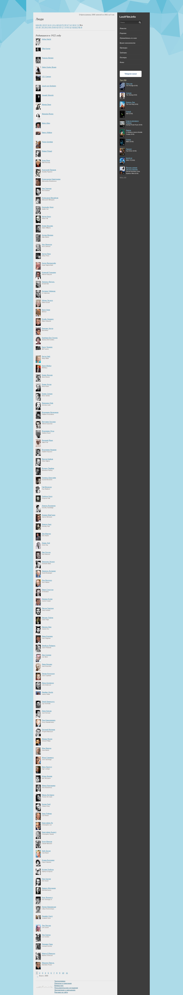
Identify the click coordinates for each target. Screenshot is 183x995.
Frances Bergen (47, 58)
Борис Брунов (47, 375)
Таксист (129, 149)
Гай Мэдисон (47, 487)
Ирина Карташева (48, 786)
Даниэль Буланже (49, 571)
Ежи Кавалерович (48, 720)
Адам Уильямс (47, 226)
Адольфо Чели (47, 207)
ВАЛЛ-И (129, 158)
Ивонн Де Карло (48, 795)
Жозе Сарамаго (48, 758)
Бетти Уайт (46, 356)
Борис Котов (46, 384)
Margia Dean (46, 104)
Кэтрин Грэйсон (48, 869)
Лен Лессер (46, 925)
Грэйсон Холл (47, 496)
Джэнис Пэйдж (47, 618)
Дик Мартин (46, 534)
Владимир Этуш (48, 431)
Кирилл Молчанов (49, 888)
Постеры (123, 57)
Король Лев (130, 102)
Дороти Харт (46, 524)
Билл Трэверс (47, 347)
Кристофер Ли (47, 823)
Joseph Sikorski (48, 95)
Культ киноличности (127, 43)
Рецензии (123, 33)
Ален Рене (46, 160)
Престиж (129, 84)
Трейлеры (123, 52)
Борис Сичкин (47, 394)
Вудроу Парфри (48, 468)
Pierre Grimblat (47, 142)
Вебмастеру (58, 986)
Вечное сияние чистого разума (132, 168)
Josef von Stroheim (49, 86)
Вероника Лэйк (47, 403)
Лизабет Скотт (47, 916)
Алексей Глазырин (49, 272)
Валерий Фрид (47, 440)
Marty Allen (46, 123)
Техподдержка (59, 981)
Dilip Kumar (46, 49)
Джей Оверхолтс (48, 702)
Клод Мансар (47, 841)
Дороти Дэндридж (49, 506)
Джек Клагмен (47, 636)
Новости (123, 28)
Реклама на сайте (61, 992)
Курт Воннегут (47, 897)
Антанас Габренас (49, 291)
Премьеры (123, 48)
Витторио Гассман (49, 422)
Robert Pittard (47, 151)
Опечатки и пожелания (63, 983)
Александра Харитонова (51, 179)
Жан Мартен (46, 748)
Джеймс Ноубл (47, 692)
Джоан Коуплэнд (48, 674)
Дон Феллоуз (47, 580)
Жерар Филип (47, 739)
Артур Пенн (46, 254)
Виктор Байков (47, 459)
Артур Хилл (46, 216)
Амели (128, 130)
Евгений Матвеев (48, 730)
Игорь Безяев (47, 776)
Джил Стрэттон (47, 590)
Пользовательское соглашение (66, 988)
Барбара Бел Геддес (50, 338)
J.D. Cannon (46, 76)
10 (63, 973)
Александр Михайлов (50, 198)
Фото (122, 62)
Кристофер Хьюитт (49, 832)
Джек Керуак (47, 711)
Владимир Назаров (49, 450)
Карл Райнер (47, 814)
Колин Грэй (46, 804)
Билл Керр (46, 310)
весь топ (123, 177)
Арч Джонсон (47, 244)
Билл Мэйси (46, 366)
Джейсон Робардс (48, 646)
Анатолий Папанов (49, 170)
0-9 (37, 25)
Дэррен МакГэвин (48, 515)
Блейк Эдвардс (48, 319)
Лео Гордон (46, 935)
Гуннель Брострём (49, 478)
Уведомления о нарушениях (64, 990)
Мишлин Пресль (48, 963)
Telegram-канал (131, 74)
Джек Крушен (47, 664)
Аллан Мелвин (47, 235)
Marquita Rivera (47, 114)
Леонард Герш (47, 944)
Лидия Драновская (49, 907)
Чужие (128, 140)
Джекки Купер (47, 599)
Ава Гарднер (46, 188)
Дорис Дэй (46, 543)
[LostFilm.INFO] (91, 6)
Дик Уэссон (46, 552)
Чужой (128, 112)
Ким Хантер (46, 879)
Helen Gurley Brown (49, 67)
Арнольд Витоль (48, 282)
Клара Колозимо (48, 860)
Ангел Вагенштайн (49, 263)
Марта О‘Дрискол (48, 953)
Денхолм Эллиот (48, 562)
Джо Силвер (46, 655)
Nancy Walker (47, 132)
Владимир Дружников (50, 412)
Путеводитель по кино (128, 38)
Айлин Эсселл (47, 300)
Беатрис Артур (47, 328)
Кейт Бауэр (46, 851)
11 (67, 973)
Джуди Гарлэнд (48, 608)
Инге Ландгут (47, 767)
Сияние (128, 93)
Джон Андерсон (48, 683)
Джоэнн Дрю (46, 627)
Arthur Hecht (46, 39)
